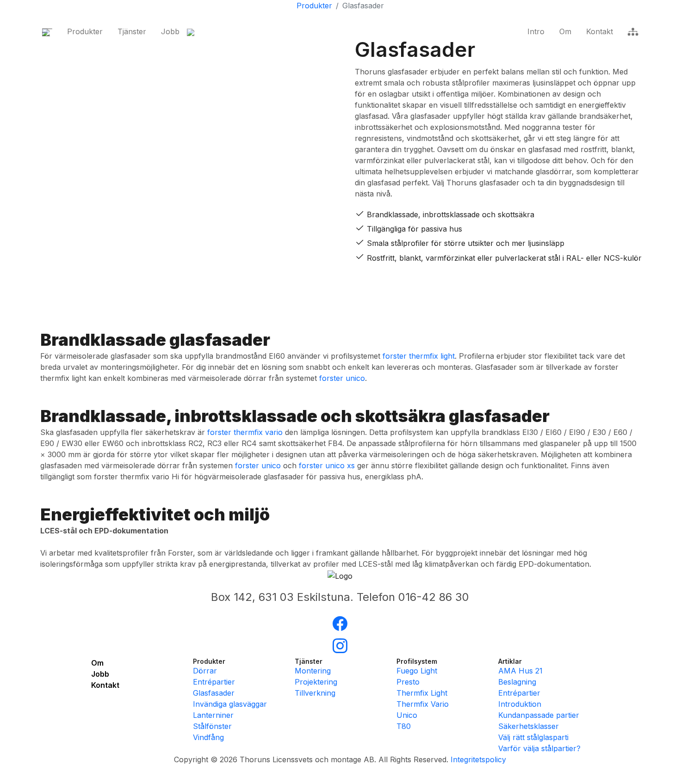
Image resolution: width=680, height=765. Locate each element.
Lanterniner (213, 715)
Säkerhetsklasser (528, 726)
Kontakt (599, 31)
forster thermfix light (419, 356)
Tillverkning (315, 693)
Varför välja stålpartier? (539, 748)
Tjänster (131, 31)
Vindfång (208, 737)
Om (565, 31)
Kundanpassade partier (538, 715)
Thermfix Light (421, 693)
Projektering (316, 681)
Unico (406, 715)
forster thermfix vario (245, 432)
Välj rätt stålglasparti (533, 737)
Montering (313, 670)
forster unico (342, 378)
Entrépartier (214, 681)
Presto (408, 681)
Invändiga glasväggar (230, 704)
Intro (535, 31)
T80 (403, 726)
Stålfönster (212, 726)
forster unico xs (327, 465)
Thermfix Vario (422, 704)
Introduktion (519, 704)
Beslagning (517, 681)
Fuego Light (416, 670)
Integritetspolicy (478, 759)
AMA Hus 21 (520, 670)
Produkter (85, 31)
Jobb (170, 31)
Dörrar (205, 670)
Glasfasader (214, 693)
